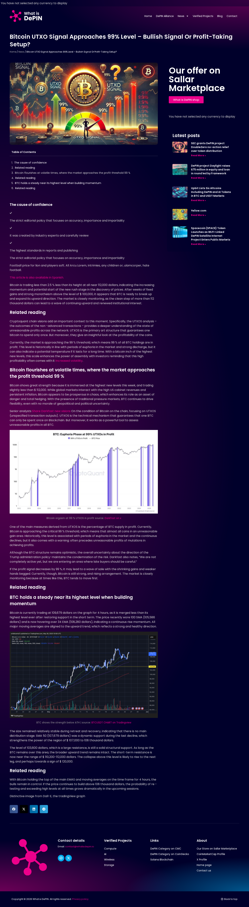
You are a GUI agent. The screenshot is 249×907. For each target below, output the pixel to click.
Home (148, 16)
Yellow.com (198, 210)
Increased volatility (69, 361)
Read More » (198, 155)
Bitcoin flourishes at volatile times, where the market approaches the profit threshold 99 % (72, 173)
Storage (109, 865)
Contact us (204, 870)
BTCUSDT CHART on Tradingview (111, 722)
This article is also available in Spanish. (37, 277)
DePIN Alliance (165, 16)
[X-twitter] (68, 858)
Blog (220, 16)
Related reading (25, 168)
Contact (232, 16)
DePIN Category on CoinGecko (169, 854)
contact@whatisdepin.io (79, 846)
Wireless (109, 859)
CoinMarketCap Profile (211, 854)
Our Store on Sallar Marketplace (217, 848)
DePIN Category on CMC (165, 848)
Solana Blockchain (161, 859)
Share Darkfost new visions (51, 411)
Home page (204, 865)
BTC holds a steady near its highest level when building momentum (58, 183)
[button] (14, 809)
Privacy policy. (80, 899)
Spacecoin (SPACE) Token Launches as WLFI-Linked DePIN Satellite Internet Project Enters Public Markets (210, 233)
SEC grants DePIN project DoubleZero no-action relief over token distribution (210, 147)
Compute (110, 848)
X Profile (202, 859)
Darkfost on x (113, 518)
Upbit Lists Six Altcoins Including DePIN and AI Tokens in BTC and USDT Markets (211, 192)
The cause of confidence (30, 162)
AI (105, 854)
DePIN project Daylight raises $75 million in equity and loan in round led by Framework (210, 169)
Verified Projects (203, 16)
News (181, 16)
